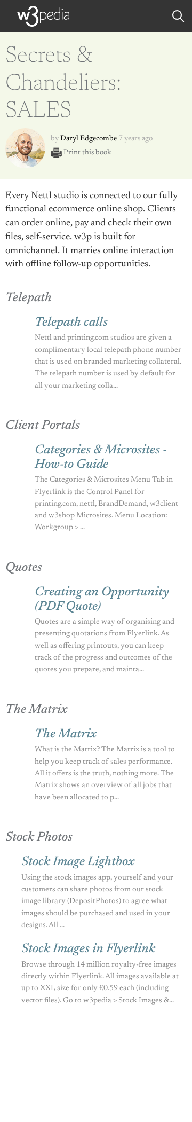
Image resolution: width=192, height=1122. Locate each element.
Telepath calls (71, 322)
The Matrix (66, 734)
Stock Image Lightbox (77, 862)
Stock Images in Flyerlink (88, 949)
